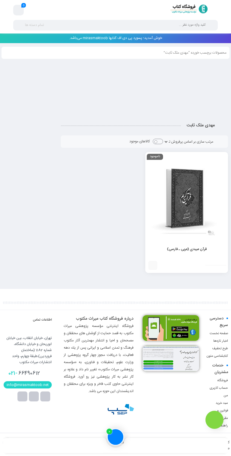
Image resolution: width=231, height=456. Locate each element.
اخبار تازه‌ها (220, 341)
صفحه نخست (219, 333)
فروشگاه (222, 380)
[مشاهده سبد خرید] (18, 10)
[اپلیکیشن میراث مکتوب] (171, 328)
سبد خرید (222, 403)
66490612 (24, 373)
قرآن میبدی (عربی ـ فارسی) (187, 249)
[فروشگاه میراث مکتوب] (187, 10)
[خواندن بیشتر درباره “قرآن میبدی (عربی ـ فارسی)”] (152, 265)
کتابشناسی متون (217, 356)
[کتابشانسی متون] (171, 359)
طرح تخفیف (220, 348)
